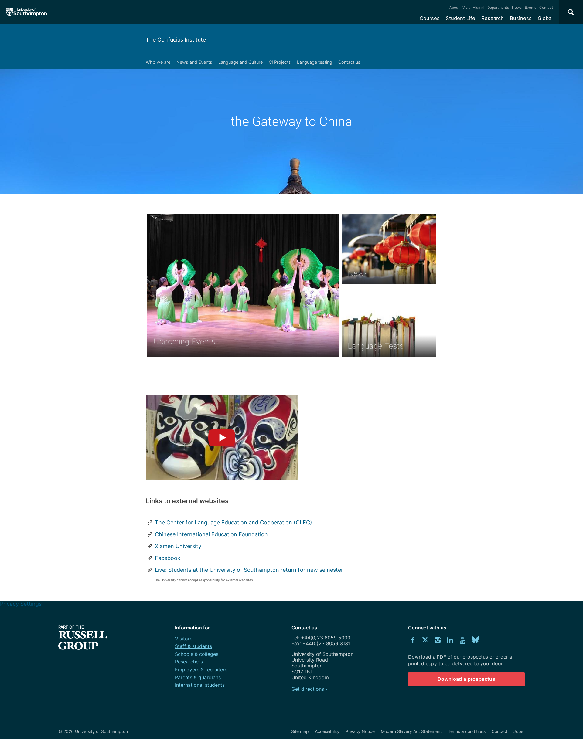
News (517, 7)
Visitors (183, 639)
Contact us (349, 62)
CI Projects (280, 62)
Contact (546, 7)
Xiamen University (178, 546)
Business (521, 18)
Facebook (167, 558)
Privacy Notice (360, 731)
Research (492, 18)
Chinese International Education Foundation (211, 534)
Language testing (314, 62)
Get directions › (309, 689)
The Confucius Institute (176, 39)
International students (200, 685)
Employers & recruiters (201, 669)
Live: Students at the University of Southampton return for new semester (249, 570)
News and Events (194, 62)
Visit (466, 7)
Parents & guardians (198, 677)
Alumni (478, 7)
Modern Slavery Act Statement (411, 731)
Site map (300, 731)
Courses (430, 18)
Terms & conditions (467, 731)
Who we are (158, 62)
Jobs (518, 731)
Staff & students (193, 646)
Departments (498, 7)
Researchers (189, 662)
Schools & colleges (196, 654)
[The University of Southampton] (26, 12)
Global (545, 18)
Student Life (460, 18)
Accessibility (327, 731)
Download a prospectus (466, 679)
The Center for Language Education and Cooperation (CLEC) (233, 522)
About (454, 7)
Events (530, 7)
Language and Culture (240, 62)
